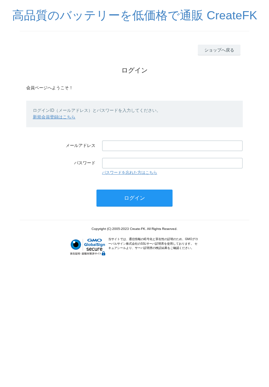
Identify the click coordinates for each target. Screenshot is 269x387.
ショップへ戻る (219, 50)
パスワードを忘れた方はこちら (129, 172)
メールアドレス (80, 145)
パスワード (84, 162)
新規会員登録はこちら (54, 116)
